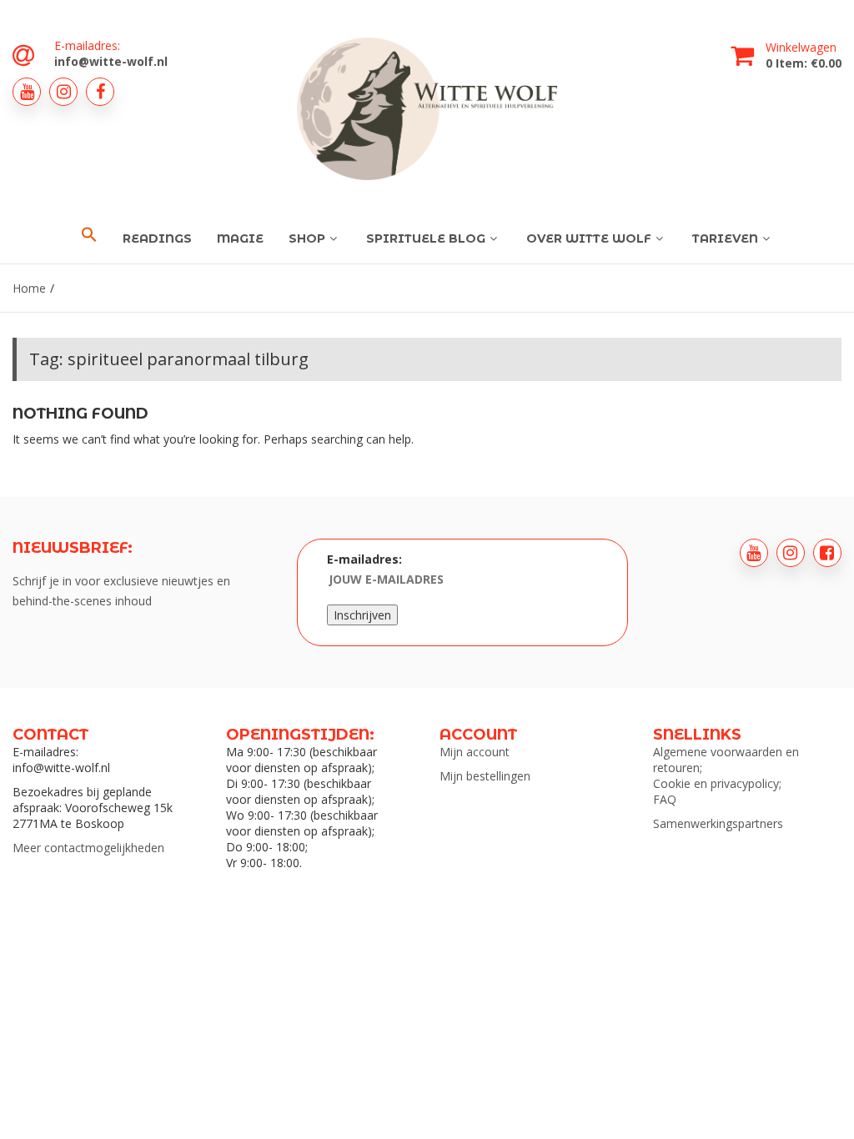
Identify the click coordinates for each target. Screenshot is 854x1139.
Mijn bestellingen (485, 776)
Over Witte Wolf (588, 238)
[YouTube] (27, 92)
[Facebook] (100, 92)
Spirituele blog (425, 238)
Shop (307, 238)
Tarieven (725, 238)
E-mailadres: (364, 559)
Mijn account (475, 752)
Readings (157, 238)
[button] (89, 235)
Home (29, 288)
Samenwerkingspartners (718, 823)
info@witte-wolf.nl (111, 61)
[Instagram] (63, 92)
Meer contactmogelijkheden (88, 848)
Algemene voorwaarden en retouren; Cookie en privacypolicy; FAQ (726, 775)
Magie (240, 238)
